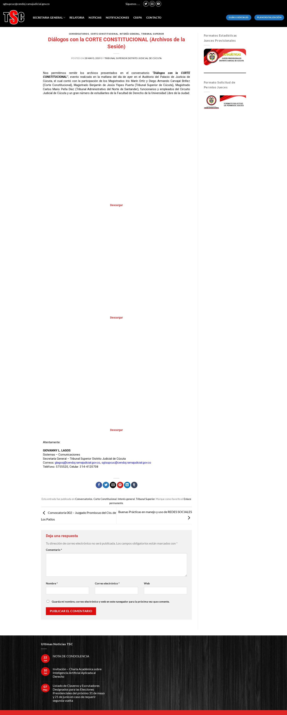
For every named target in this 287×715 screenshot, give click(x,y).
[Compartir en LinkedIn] (127, 485)
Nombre (52, 583)
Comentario (54, 549)
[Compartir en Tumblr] (134, 485)
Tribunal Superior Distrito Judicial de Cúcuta (133, 58)
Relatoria (77, 17)
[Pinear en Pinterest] (120, 485)
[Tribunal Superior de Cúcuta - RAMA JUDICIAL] (14, 17)
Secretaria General (48, 17)
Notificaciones (117, 17)
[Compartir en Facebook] (99, 485)
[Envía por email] (113, 485)
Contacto (153, 17)
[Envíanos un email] (152, 4)
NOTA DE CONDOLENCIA (71, 656)
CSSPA (137, 17)
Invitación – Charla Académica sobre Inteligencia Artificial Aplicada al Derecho (77, 672)
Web (147, 583)
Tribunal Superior (152, 34)
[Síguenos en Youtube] (158, 4)
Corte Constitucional (104, 34)
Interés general (130, 34)
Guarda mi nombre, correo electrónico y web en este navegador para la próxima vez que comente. (110, 601)
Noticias (95, 17)
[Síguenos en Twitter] (146, 4)
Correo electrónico (107, 583)
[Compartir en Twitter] (106, 485)
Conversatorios (79, 34)
